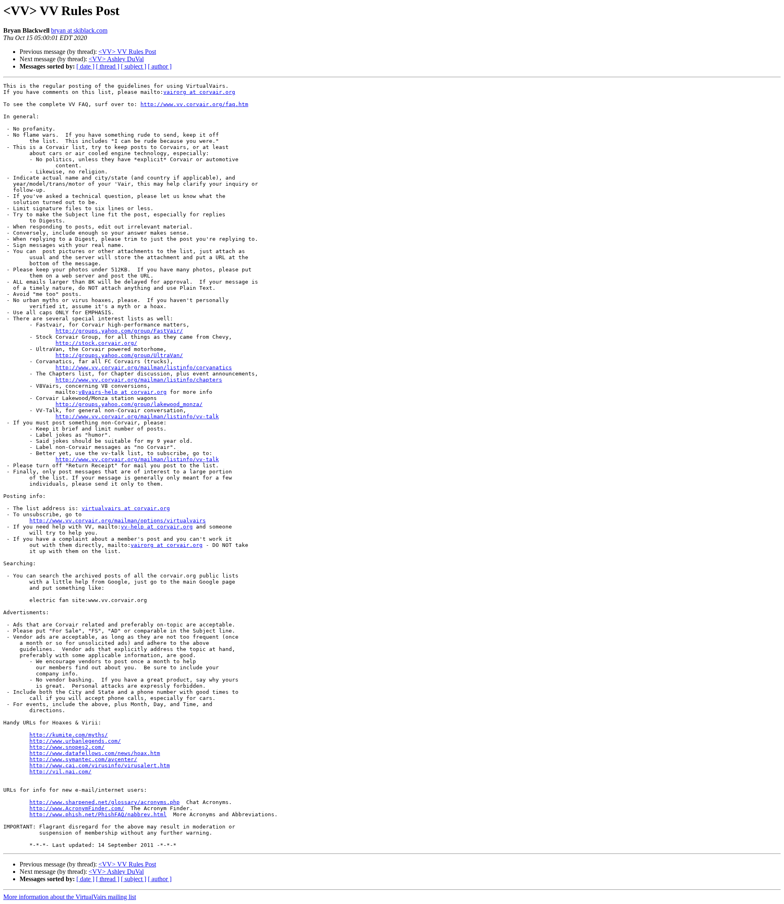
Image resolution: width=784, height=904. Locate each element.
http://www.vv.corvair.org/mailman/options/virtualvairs (117, 521)
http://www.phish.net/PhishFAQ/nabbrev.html (98, 814)
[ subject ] (133, 66)
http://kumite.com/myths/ (68, 735)
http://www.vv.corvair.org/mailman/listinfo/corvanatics (144, 367)
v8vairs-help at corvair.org (122, 392)
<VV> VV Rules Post (127, 51)
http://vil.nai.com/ (60, 772)
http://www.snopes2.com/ (67, 747)
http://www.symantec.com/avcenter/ (83, 759)
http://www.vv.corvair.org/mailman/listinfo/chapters (139, 380)
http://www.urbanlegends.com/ (75, 741)
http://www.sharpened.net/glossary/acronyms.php (104, 802)
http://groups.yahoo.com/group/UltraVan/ (119, 355)
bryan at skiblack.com (79, 30)
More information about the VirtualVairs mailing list (69, 896)
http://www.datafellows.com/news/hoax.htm (94, 753)
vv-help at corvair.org (157, 527)
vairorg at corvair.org (199, 92)
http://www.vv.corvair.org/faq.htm (194, 104)
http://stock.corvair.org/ (96, 343)
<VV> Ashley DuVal (116, 59)
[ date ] (85, 66)
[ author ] (160, 66)
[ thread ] (107, 66)
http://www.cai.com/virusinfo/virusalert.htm (99, 765)
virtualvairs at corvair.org (126, 508)
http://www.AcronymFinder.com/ (76, 808)
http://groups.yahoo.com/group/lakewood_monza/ (129, 404)
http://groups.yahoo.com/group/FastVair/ (119, 331)
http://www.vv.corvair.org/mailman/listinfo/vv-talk (137, 416)
